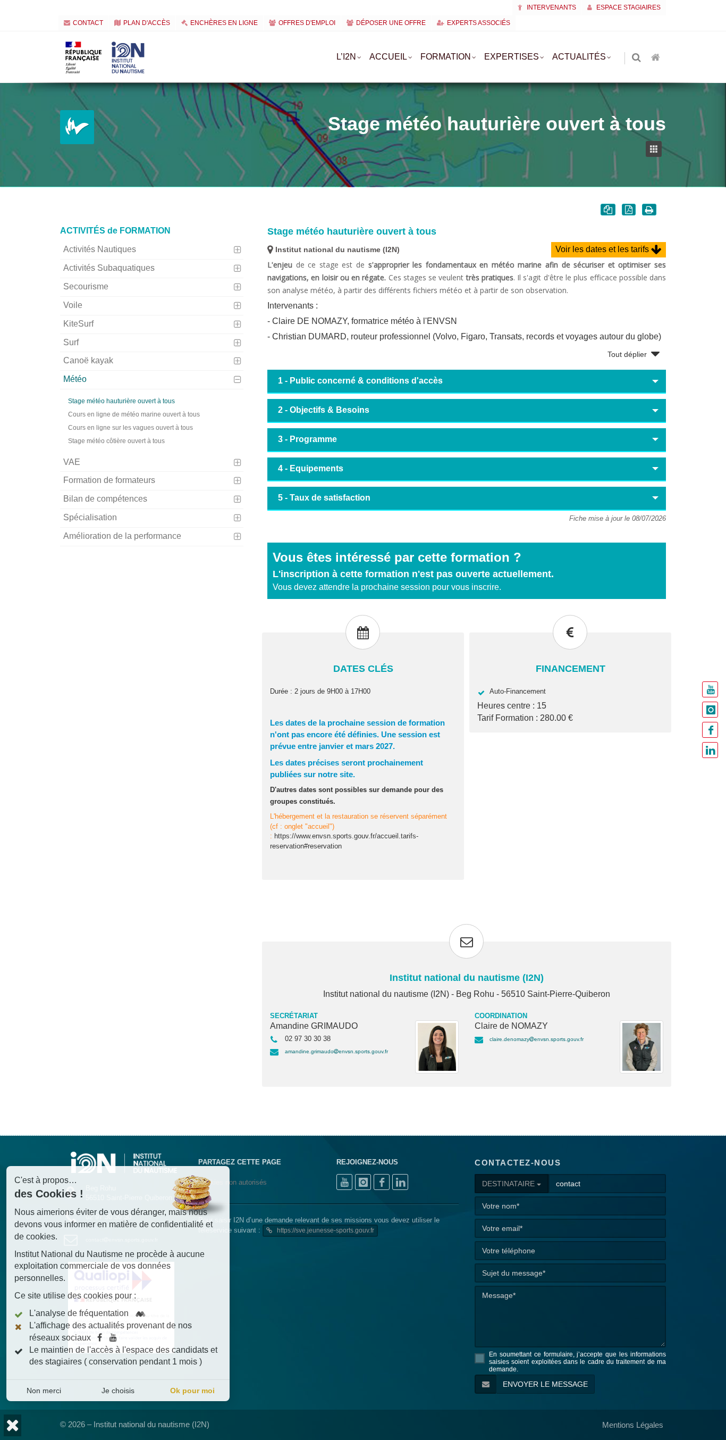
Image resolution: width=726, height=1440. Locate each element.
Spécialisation (90, 517)
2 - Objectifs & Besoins (323, 409)
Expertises (511, 56)
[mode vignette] (656, 149)
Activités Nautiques (99, 249)
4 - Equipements (310, 468)
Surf (71, 342)
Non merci (44, 1390)
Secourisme (85, 286)
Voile (72, 305)
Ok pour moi (192, 1390)
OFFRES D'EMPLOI (306, 23)
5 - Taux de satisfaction (324, 497)
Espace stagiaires (628, 7)
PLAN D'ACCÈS (146, 23)
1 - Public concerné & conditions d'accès (360, 380)
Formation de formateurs (109, 480)
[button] (12, 1425)
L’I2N (346, 56)
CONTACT (88, 23)
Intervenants (550, 7)
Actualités (579, 56)
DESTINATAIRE (509, 1183)
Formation (445, 56)
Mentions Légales (632, 1424)
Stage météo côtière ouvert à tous (116, 441)
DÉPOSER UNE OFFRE (391, 23)
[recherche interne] (637, 58)
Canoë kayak (88, 360)
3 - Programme (307, 439)
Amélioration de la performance (122, 535)
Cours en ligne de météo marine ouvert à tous (134, 414)
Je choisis (118, 1390)
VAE (71, 462)
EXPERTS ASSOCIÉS (478, 23)
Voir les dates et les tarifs (603, 249)
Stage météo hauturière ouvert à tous (121, 401)
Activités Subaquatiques (109, 267)
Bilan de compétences (105, 498)
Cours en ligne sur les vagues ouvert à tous (130, 427)
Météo (75, 379)
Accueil (388, 56)
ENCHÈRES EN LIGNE (224, 23)
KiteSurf (78, 323)
